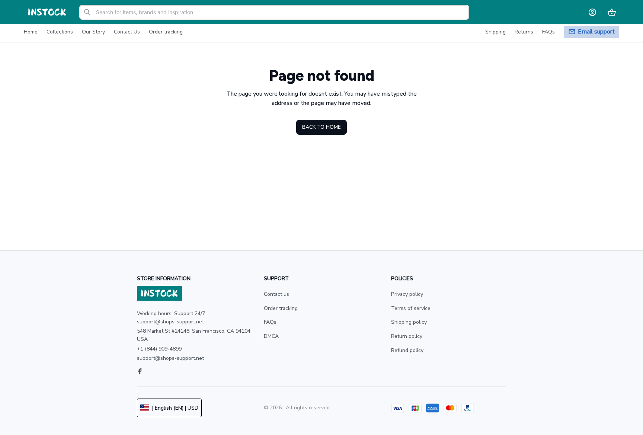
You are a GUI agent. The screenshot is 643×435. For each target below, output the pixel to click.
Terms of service (411, 308)
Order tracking (281, 308)
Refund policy (407, 350)
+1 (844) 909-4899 (159, 348)
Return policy (406, 336)
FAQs (270, 322)
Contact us (276, 294)
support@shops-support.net (170, 358)
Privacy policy (407, 294)
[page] (596, 31)
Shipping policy (409, 322)
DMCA (271, 336)
